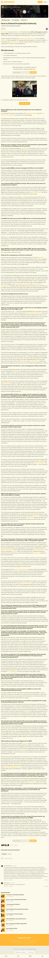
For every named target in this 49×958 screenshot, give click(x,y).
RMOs (13, 168)
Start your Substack (21, 952)
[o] (3, 896)
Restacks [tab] (9, 854)
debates (27, 711)
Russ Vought (4, 32)
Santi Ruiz (3, 28)
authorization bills (26, 582)
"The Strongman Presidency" (13, 904)
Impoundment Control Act (28, 654)
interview (13, 625)
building (3, 40)
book (22, 197)
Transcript (16, 20)
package (14, 551)
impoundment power (39, 549)
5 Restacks (16, 845)
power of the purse (39, 462)
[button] (4, 12)
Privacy (23, 949)
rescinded (35, 700)
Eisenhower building (31, 113)
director (18, 32)
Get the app (30, 952)
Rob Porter (35, 515)
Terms (26, 949)
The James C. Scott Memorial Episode (15, 894)
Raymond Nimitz (7, 865)
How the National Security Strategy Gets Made (17, 909)
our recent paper (12, 671)
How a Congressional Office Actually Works (16, 923)
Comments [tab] (4, 854)
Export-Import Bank (35, 192)
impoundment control (7, 549)
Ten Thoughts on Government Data (14, 914)
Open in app (7, 20)
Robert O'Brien (31, 781)
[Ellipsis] (47, 866)
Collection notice (32, 949)
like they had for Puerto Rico (33, 313)
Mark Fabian (6, 882)
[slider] (23, 16)
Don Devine (41, 257)
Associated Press (14, 42)
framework (25, 743)
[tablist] (6, 854)
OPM (15, 371)
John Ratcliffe (25, 148)
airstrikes (23, 774)
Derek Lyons (29, 517)
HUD (23, 750)
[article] (24, 896)
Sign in (45, 2)
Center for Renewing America (27, 38)
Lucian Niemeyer (34, 361)
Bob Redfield (7, 382)
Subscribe (40, 2)
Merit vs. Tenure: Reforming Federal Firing (16, 899)
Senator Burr (36, 553)
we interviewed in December (21, 284)
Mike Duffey (24, 361)
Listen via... (24, 20)
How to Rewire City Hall (11, 928)
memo (41, 605)
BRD (7, 237)
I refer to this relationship (21, 569)
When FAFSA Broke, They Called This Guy (16, 918)
